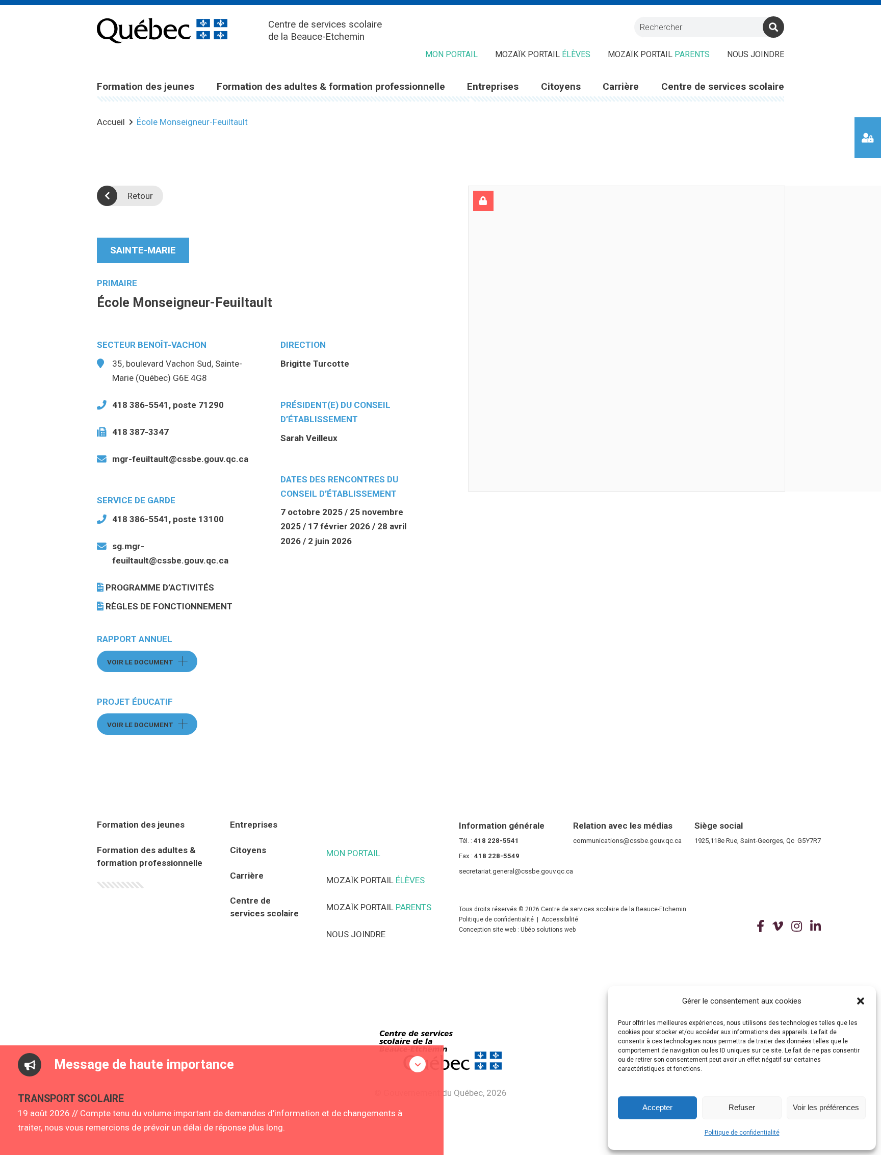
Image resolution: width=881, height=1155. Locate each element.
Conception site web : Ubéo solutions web (517, 929)
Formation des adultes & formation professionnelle (149, 856)
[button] (861, 1001)
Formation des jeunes (141, 824)
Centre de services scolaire (264, 906)
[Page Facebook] (760, 926)
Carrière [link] (621, 86)
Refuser (742, 1107)
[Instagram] (796, 926)
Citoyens (248, 850)
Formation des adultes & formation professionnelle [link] (331, 86)
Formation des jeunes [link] (145, 86)
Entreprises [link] (493, 86)
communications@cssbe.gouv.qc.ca (627, 840)
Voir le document (152, 662)
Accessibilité (559, 919)
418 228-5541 (496, 840)
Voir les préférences (826, 1107)
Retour (140, 196)
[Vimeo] (777, 926)
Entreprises (253, 824)
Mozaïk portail (542, 54)
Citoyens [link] (561, 86)
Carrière (247, 875)
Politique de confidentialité (742, 1132)
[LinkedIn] (815, 926)
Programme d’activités (160, 587)
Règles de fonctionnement (169, 606)
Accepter (657, 1107)
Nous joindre (755, 54)
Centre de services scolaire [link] (722, 86)
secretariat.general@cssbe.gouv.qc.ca (516, 871)
